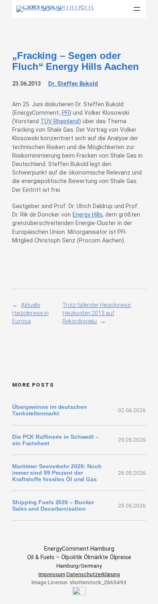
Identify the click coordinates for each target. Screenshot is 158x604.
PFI (65, 112)
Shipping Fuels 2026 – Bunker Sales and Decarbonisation (53, 505)
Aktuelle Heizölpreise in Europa (30, 313)
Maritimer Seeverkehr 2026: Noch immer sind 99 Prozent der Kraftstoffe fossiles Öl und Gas (57, 472)
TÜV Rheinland (60, 121)
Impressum (51, 574)
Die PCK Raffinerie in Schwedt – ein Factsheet (55, 440)
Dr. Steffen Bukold (73, 83)
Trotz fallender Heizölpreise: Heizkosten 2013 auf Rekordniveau (96, 313)
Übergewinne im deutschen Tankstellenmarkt (49, 410)
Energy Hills (87, 214)
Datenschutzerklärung (93, 574)
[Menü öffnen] (137, 9)
